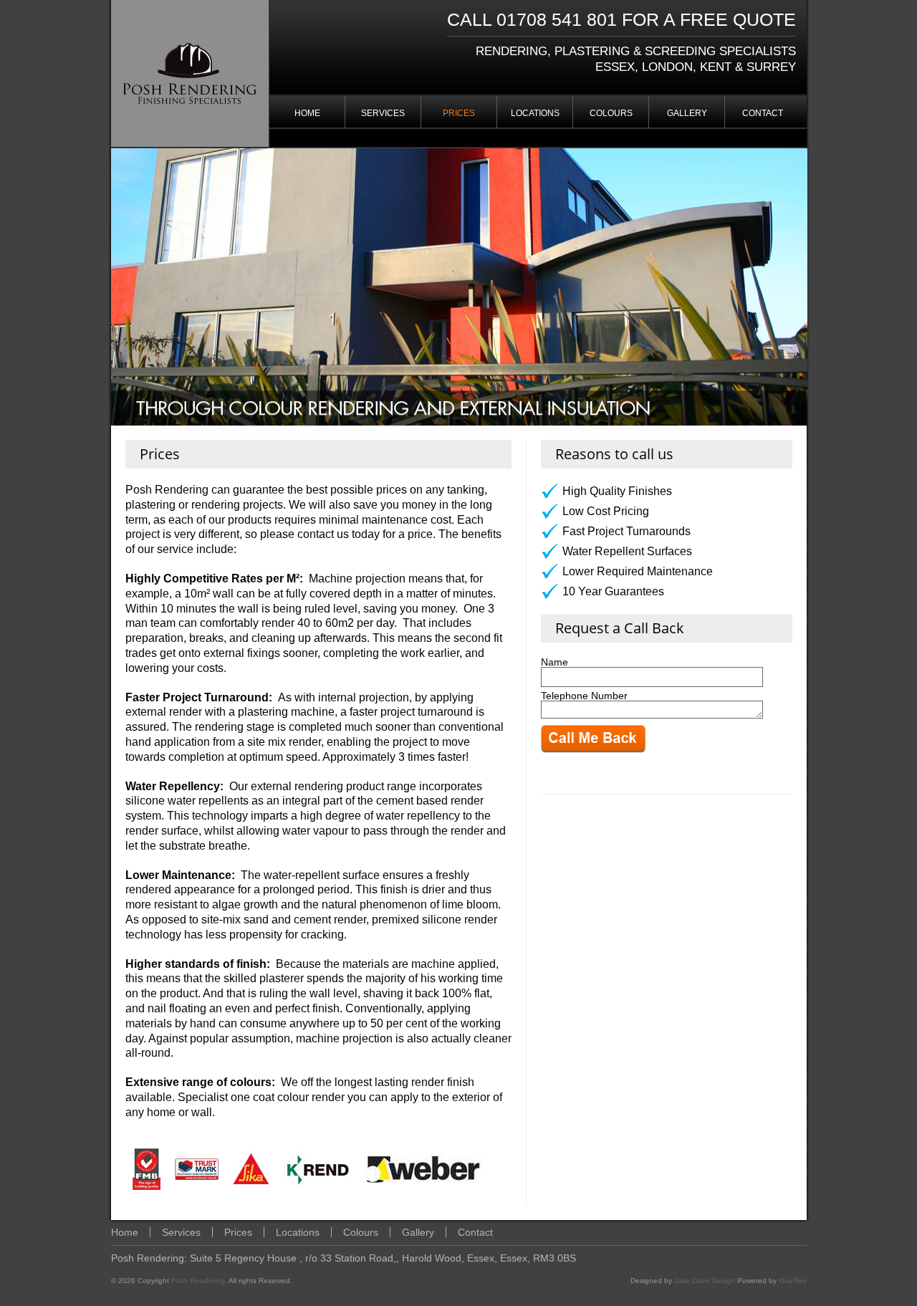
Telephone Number (584, 696)
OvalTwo (793, 1281)
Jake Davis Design (704, 1281)
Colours (611, 113)
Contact (762, 113)
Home (307, 113)
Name (554, 662)
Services (383, 113)
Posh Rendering (198, 1281)
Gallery (687, 113)
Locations (535, 113)
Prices (459, 113)
